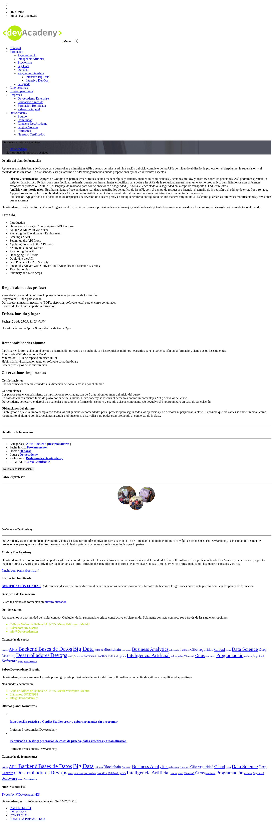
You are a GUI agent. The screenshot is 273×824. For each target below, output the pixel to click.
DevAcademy (18, 149)
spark (20, 662)
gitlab (123, 656)
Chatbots (184, 650)
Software (9, 660)
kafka (180, 656)
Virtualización (30, 662)
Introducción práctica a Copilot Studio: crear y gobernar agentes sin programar (64, 721)
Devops (58, 655)
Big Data (83, 649)
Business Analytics (150, 649)
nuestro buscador (55, 602)
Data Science (245, 649)
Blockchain (112, 649)
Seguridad (258, 656)
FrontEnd (102, 656)
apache (5, 650)
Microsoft (189, 656)
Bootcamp (126, 650)
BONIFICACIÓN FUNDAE (21, 586)
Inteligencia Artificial (148, 655)
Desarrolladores (33, 655)
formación (90, 656)
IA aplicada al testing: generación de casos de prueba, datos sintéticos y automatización (68, 741)
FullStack (113, 656)
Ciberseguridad (201, 649)
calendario (174, 650)
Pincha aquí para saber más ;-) (20, 570)
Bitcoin (99, 649)
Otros (200, 655)
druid (70, 656)
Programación (229, 655)
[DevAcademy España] (32, 41)
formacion (79, 656)
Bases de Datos (55, 649)
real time (248, 656)
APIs (13, 649)
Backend (28, 649)
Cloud (219, 649)
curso (228, 650)
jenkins (173, 656)
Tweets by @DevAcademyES (21, 794)
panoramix (210, 656)
